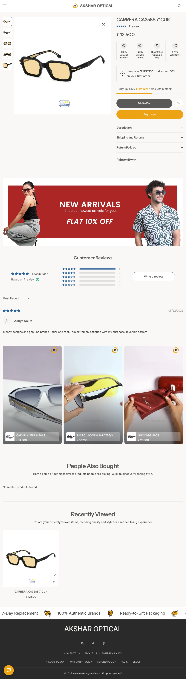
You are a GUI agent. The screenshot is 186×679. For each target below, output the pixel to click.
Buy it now (149, 114)
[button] (121, 26)
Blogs (137, 661)
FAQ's (124, 661)
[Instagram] (82, 643)
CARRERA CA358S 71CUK (31, 591)
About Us (91, 653)
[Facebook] (93, 643)
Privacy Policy (55, 661)
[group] (62, 65)
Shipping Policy (112, 653)
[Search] (179, 6)
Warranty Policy (81, 661)
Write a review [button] (153, 276)
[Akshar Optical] (93, 5)
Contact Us (72, 653)
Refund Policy (106, 661)
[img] (11, 310)
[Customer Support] (9, 670)
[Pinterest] (104, 643)
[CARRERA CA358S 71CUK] (31, 558)
